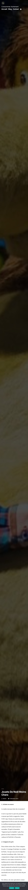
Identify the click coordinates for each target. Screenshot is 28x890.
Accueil (4, 9)
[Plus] (21, 9)
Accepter (12, 888)
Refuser (17, 888)
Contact (16, 9)
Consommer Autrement (9, 7)
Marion (4, 798)
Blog (10, 9)
